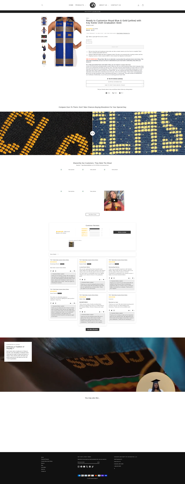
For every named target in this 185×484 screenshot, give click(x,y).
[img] (53, 261)
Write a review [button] (122, 232)
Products (80, 5)
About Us (103, 5)
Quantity (89, 40)
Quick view (53, 437)
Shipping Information (115, 81)
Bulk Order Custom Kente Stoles (61, 259)
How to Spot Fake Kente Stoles (115, 85)
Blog (42, 465)
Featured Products (45, 459)
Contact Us (116, 5)
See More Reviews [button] (92, 329)
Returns (42, 463)
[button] (89, 28)
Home (71, 5)
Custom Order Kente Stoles (47, 461)
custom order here (126, 64)
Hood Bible (43, 467)
